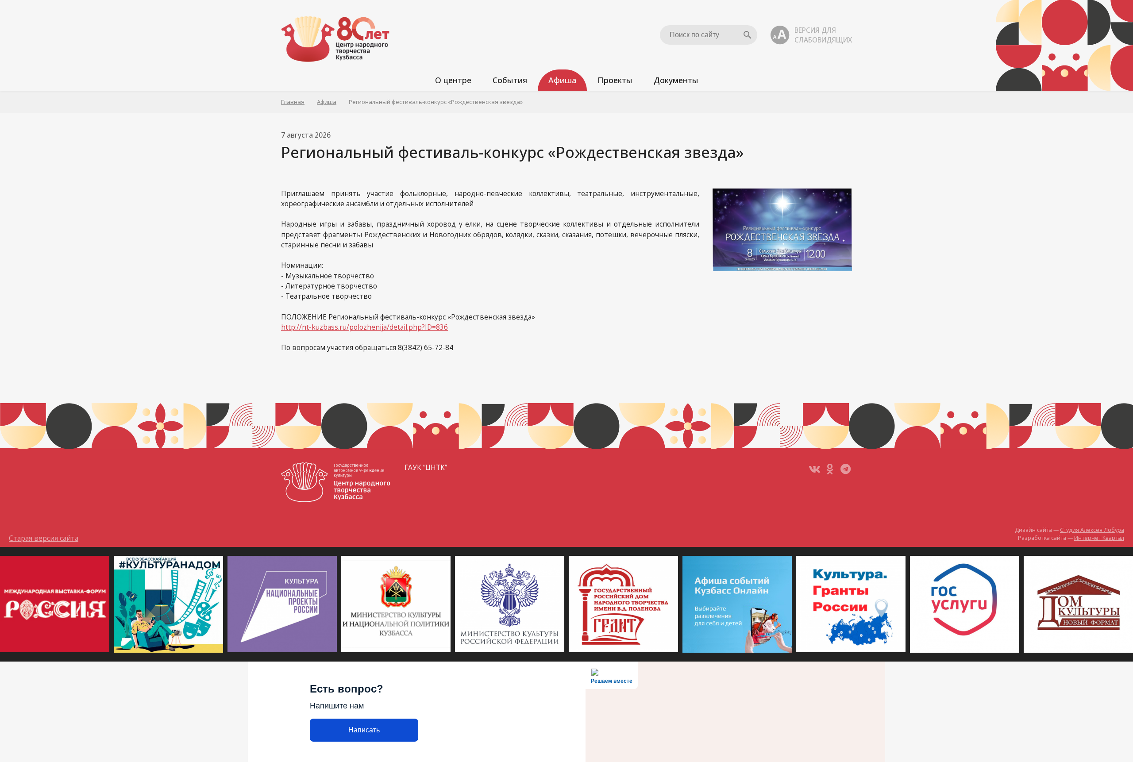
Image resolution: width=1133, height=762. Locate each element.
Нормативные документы (696, 118)
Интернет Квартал (1099, 538)
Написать (364, 730)
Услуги (444, 118)
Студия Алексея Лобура (1092, 530)
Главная (292, 102)
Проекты (614, 80)
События (510, 80)
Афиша (562, 80)
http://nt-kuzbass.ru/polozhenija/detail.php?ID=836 (364, 327)
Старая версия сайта (43, 538)
